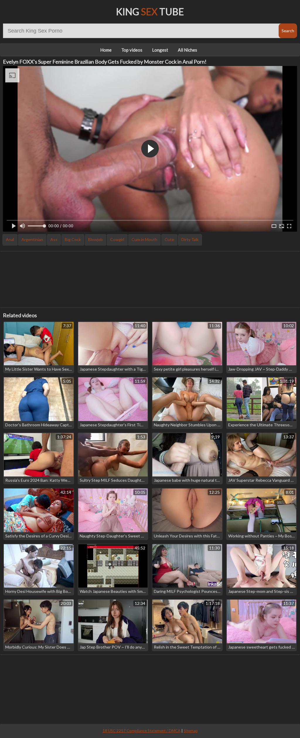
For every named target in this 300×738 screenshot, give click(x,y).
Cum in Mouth (144, 239)
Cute (169, 239)
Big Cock (73, 239)
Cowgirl (117, 239)
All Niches (187, 49)
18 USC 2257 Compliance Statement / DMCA (141, 730)
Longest (160, 49)
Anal (10, 239)
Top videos (131, 49)
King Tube (150, 11)
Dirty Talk (190, 239)
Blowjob (95, 239)
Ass (53, 239)
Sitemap (191, 730)
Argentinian (32, 239)
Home (106, 49)
